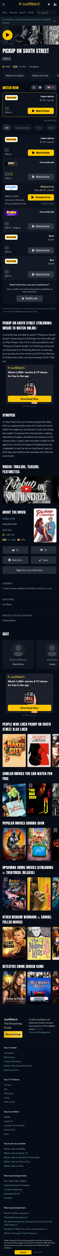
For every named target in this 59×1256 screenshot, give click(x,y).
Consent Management (39, 1032)
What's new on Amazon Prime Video (21, 1157)
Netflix (7, 1117)
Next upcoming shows (15, 1207)
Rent (51, 127)
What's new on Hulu (14, 1165)
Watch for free (40, 75)
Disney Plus (9, 1129)
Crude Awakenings (13, 1189)
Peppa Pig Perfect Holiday (17, 1185)
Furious (7, 1084)
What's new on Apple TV (16, 1153)
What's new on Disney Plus (17, 1161)
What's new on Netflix (14, 1148)
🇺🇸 (48, 87)
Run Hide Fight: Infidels (15, 1181)
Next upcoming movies (15, 1175)
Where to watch (14, 75)
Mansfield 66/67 (12, 1193)
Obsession (9, 1053)
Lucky (7, 1097)
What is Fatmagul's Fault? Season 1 (21, 1233)
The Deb (8, 1198)
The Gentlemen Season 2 (16, 1217)
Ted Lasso (8, 1093)
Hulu (6, 1134)
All (6, 127)
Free (39, 127)
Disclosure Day (11, 1070)
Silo (6, 1089)
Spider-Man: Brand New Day (18, 1065)
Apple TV (8, 1121)
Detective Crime (44, 588)
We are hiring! (13, 1034)
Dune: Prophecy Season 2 (16, 1213)
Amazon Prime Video (14, 1125)
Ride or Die (9, 1101)
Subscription (22, 127)
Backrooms (9, 1057)
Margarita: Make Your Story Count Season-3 (25, 1229)
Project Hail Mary (12, 1061)
